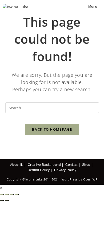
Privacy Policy (65, 170)
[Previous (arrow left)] (2, 200)
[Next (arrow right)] (7, 200)
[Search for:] (99, 7)
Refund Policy (39, 170)
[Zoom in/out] (2, 194)
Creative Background (44, 165)
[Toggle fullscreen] (7, 194)
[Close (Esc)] (17, 194)
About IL (16, 165)
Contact (71, 165)
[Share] (12, 194)
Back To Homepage (52, 129)
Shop (86, 165)
